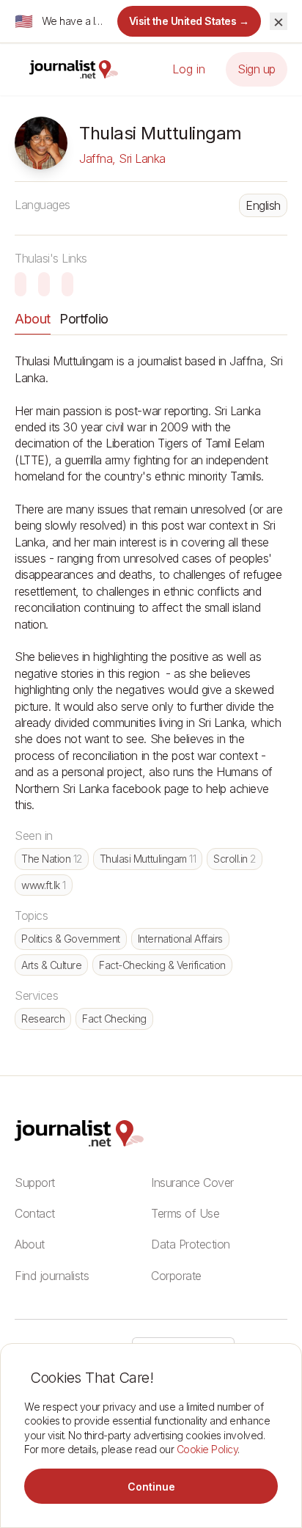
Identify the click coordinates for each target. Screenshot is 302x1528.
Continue (151, 1486)
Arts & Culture (51, 965)
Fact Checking (114, 1018)
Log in (188, 69)
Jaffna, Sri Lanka (122, 158)
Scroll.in (234, 858)
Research (43, 1018)
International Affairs (180, 938)
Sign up (256, 69)
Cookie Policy (207, 1449)
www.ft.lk (43, 885)
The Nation (51, 858)
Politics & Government (70, 938)
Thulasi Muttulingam (148, 858)
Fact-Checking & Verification (162, 965)
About (33, 318)
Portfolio (83, 318)
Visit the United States (189, 21)
